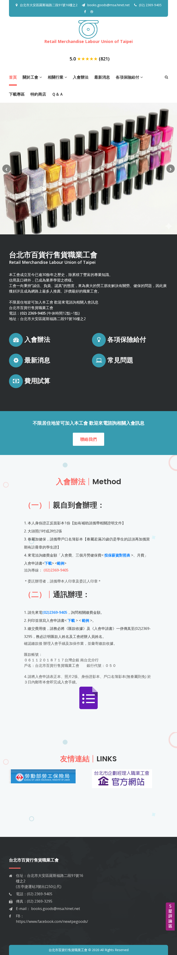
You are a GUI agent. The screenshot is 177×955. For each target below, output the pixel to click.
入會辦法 (80, 77)
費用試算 (36, 380)
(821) (104, 59)
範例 (60, 563)
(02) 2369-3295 (39, 901)
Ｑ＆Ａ (57, 94)
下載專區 (17, 94)
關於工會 (30, 77)
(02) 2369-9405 (150, 5)
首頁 (13, 77)
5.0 (73, 59)
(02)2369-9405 (56, 570)
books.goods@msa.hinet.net (108, 5)
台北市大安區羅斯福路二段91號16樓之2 (48, 5)
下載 (48, 563)
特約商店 (38, 94)
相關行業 (55, 77)
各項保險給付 (127, 77)
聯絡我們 (88, 439)
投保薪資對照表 (117, 555)
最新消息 (102, 77)
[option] (47, 778)
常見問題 (119, 360)
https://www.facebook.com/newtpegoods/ (52, 921)
